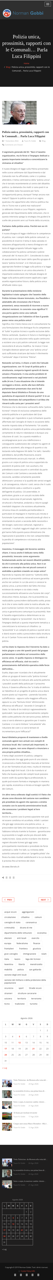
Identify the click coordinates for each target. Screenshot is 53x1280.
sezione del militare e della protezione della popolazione (25, 981)
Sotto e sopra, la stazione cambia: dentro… (29, 1102)
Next (43, 899)
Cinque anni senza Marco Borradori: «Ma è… (30, 1124)
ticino (7, 1003)
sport (21, 988)
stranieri (8, 993)
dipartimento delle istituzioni (18, 933)
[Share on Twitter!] (10, 877)
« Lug (4, 1068)
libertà (22, 964)
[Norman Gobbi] (23, 13)
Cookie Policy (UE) (28, 1271)
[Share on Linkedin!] (13, 877)
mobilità (8, 969)
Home (26, 63)
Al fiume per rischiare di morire (25, 1113)
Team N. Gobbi (30, 141)
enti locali (21, 938)
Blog (8, 67)
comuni (38, 917)
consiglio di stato (12, 922)
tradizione (20, 1003)
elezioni (8, 938)
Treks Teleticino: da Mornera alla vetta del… (30, 1080)
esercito (35, 938)
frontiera (23, 948)
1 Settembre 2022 (11, 141)
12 (19, 1042)
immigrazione (29, 953)
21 (33, 1048)
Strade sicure (35, 988)
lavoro (17, 959)
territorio (21, 998)
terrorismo (36, 998)
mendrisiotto (36, 964)
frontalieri (9, 948)
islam (43, 953)
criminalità (9, 927)
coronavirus (31, 922)
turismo (33, 1003)
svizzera (8, 998)
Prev (9, 899)
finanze (36, 943)
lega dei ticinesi (33, 959)
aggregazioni (28, 912)
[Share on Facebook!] (6, 877)
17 (6, 1048)
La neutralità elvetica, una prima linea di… (29, 1091)
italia (6, 959)
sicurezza (8, 988)
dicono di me (26, 927)
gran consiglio (11, 953)
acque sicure (10, 912)
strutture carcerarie (27, 993)
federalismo (22, 943)
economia (41, 933)
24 (6, 1054)
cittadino (25, 917)
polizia (21, 969)
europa (7, 943)
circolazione (10, 917)
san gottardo (35, 969)
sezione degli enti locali (15, 974)
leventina (8, 964)
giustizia (37, 948)
